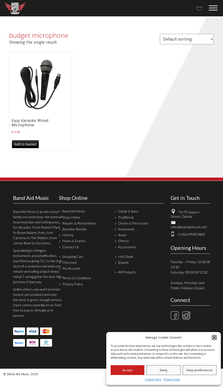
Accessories (127, 247)
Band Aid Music (15, 8)
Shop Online (71, 217)
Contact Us (70, 247)
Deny (163, 370)
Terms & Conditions (76, 278)
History (68, 235)
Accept (127, 370)
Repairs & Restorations (79, 223)
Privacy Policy (172, 379)
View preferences (199, 370)
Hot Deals (125, 256)
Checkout (69, 262)
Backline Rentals (74, 229)
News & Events (73, 241)
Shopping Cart (72, 256)
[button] (214, 337)
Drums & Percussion (133, 223)
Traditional (125, 217)
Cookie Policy (153, 379)
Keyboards (126, 229)
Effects (123, 241)
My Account (71, 268)
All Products (127, 272)
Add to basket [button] (25, 144)
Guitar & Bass (128, 211)
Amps (122, 235)
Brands (123, 262)
